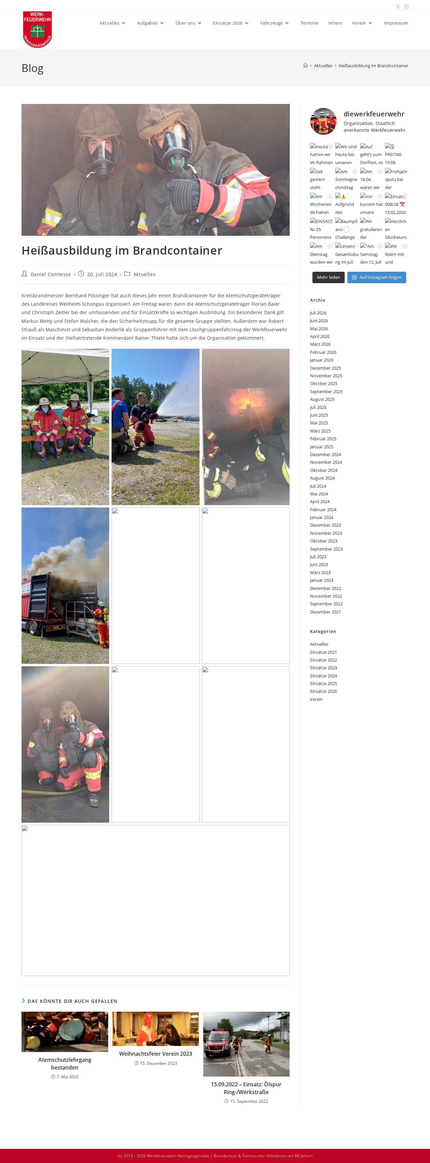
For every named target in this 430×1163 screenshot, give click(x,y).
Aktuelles (144, 274)
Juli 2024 (318, 486)
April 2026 (320, 336)
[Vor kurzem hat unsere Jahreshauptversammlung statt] (372, 204)
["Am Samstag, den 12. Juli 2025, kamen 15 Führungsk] (372, 254)
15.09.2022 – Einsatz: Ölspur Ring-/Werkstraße (246, 1088)
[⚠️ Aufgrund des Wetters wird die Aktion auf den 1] (347, 204)
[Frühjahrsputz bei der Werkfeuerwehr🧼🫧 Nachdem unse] (396, 179)
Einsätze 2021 (323, 652)
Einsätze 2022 (323, 660)
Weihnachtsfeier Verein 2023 (155, 1053)
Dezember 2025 (325, 368)
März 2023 (320, 572)
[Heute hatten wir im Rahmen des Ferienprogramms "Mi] (322, 154)
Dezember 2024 (325, 454)
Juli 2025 (318, 407)
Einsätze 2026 (323, 691)
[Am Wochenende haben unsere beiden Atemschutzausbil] (322, 204)
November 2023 (326, 533)
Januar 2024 (321, 517)
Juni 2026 (319, 320)
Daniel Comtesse (51, 274)
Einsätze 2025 (323, 683)
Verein (316, 699)
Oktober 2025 (323, 383)
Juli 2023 (318, 557)
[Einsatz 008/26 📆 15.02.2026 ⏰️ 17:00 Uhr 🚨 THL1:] (396, 204)
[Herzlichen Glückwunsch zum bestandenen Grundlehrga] (396, 229)
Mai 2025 (319, 423)
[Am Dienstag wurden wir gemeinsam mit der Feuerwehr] (322, 254)
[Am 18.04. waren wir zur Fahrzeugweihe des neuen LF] (372, 179)
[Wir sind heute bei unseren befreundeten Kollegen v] (347, 154)
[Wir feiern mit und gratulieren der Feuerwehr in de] (396, 254)
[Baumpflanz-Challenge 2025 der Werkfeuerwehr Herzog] (347, 229)
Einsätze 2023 (323, 668)
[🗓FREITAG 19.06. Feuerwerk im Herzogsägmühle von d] (396, 154)
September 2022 (326, 604)
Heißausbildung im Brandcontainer (373, 66)
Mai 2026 (319, 329)
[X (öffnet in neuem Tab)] (398, 6)
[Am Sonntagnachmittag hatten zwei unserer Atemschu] (347, 179)
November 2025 (326, 376)
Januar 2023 (321, 580)
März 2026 (320, 344)
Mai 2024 (319, 494)
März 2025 (320, 431)
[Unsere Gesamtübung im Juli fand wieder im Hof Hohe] (347, 254)
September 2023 (326, 549)
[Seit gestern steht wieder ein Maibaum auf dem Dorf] (322, 179)
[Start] (305, 66)
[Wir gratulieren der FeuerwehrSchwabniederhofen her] (372, 229)
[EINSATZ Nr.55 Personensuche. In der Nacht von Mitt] (322, 229)
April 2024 (320, 501)
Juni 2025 (319, 415)
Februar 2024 (323, 510)
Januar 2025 (321, 447)
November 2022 (326, 596)
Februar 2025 (323, 439)
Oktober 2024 (323, 470)
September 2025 (326, 391)
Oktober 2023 (323, 541)
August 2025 (322, 399)
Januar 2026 (321, 360)
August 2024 (322, 478)
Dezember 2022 (325, 588)
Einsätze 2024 (323, 676)
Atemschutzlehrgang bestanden (64, 1063)
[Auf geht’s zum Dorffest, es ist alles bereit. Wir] (372, 154)
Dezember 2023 (325, 525)
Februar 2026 (323, 352)
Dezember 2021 (325, 612)
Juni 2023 (319, 564)
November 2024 (326, 462)
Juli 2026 (318, 313)
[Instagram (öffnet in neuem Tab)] (405, 6)
